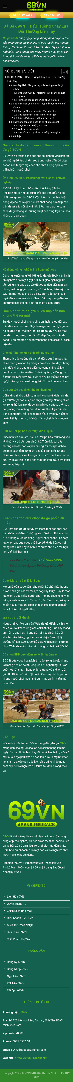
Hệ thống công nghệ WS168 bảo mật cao (38, 100)
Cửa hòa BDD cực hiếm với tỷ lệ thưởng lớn (39, 132)
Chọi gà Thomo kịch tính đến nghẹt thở (37, 111)
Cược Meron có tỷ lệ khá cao (32, 125)
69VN (63, 743)
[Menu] (5, 6)
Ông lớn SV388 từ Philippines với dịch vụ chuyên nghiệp (41, 95)
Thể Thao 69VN (50, 560)
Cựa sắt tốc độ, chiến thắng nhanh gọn (37, 115)
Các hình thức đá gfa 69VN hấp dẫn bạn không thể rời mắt (39, 105)
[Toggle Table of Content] (63, 72)
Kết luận (17, 136)
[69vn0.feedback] (36, 6)
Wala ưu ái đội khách (28, 129)
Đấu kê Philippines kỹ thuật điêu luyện (36, 118)
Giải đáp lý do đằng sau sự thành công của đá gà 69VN (38, 87)
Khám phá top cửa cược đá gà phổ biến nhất (36, 121)
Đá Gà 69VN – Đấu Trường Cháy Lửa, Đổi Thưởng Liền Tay (36, 79)
